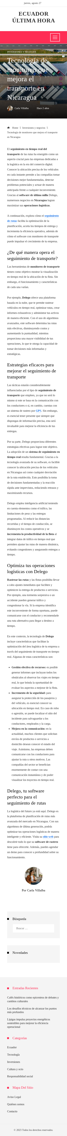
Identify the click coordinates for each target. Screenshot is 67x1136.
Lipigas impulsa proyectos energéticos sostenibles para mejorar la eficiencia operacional (28, 1023)
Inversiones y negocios (21, 52)
